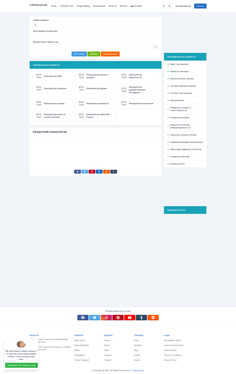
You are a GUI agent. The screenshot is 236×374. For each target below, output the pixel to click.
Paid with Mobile (81, 345)
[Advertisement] (95, 146)
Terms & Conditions (172, 355)
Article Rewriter (177, 100)
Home (54, 6)
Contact (107, 360)
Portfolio (138, 345)
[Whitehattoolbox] (40, 6)
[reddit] (153, 317)
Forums (137, 360)
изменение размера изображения (186, 142)
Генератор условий (179, 117)
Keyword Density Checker (182, 78)
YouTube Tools (66, 6)
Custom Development (173, 345)
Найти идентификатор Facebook (185, 149)
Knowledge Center (172, 340)
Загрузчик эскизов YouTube (183, 135)
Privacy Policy (170, 360)
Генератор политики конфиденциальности (180, 126)
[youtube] (129, 317)
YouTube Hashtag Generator (183, 86)
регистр (200, 6)
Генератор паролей (179, 156)
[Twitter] (84, 172)
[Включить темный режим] (169, 6)
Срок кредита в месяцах (45, 31)
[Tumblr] (113, 172)
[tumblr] (141, 317)
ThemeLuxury (137, 370)
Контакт (124, 6)
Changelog (79, 355)
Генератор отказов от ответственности (180, 109)
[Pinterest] (92, 172)
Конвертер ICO (177, 164)
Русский (137, 6)
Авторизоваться (183, 6)
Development (99, 6)
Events (137, 355)
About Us (112, 6)
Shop (136, 340)
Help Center (79, 340)
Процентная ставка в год (45, 42)
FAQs (106, 350)
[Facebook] (77, 172)
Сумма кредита (41, 20)
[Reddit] (106, 172)
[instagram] (106, 317)
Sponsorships (170, 350)
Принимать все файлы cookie (22, 365)
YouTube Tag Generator (181, 93)
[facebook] (82, 317)
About (107, 345)
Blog (136, 350)
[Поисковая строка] (163, 6)
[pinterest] (118, 317)
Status (77, 350)
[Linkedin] (99, 172)
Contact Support (81, 360)
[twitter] (94, 317)
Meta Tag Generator (179, 64)
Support (107, 355)
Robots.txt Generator (179, 71)
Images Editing (83, 6)
